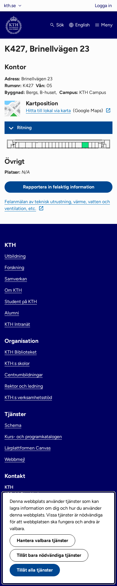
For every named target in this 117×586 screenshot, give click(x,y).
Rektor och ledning (24, 386)
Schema (13, 425)
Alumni (12, 313)
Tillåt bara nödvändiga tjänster (49, 555)
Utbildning (15, 256)
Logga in (103, 5)
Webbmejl (15, 459)
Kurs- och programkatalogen (33, 436)
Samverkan (16, 279)
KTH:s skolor (17, 363)
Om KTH (13, 290)
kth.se (10, 5)
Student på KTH (21, 301)
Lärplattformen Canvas (28, 448)
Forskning (14, 267)
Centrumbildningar (24, 374)
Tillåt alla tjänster (35, 570)
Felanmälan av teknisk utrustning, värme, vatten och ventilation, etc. (57, 205)
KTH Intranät (17, 324)
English (82, 25)
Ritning (24, 127)
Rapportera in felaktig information (58, 187)
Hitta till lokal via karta (48, 110)
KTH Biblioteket (21, 352)
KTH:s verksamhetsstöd (28, 397)
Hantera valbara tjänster (42, 540)
